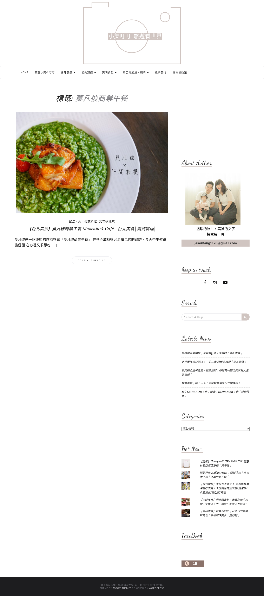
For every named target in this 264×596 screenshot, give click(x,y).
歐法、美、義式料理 (83, 221)
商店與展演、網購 (135, 72)
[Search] (246, 317)
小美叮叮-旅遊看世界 (135, 36)
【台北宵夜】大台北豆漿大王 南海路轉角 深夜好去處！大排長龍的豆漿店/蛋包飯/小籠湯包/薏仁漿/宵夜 (224, 488)
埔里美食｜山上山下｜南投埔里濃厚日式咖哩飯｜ (211, 383)
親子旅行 (160, 72)
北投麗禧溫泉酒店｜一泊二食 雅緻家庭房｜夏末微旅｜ (214, 362)
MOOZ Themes (122, 588)
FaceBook (192, 535)
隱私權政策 (180, 72)
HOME (24, 72)
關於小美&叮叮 (45, 72)
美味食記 (108, 72)
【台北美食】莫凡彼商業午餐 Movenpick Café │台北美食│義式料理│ (92, 228)
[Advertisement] (216, 119)
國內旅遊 (87, 72)
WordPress (156, 588)
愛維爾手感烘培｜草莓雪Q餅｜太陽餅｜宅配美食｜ (212, 353)
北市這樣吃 (107, 221)
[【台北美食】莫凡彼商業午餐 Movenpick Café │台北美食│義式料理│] (92, 162)
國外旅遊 (67, 72)
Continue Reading (92, 260)
